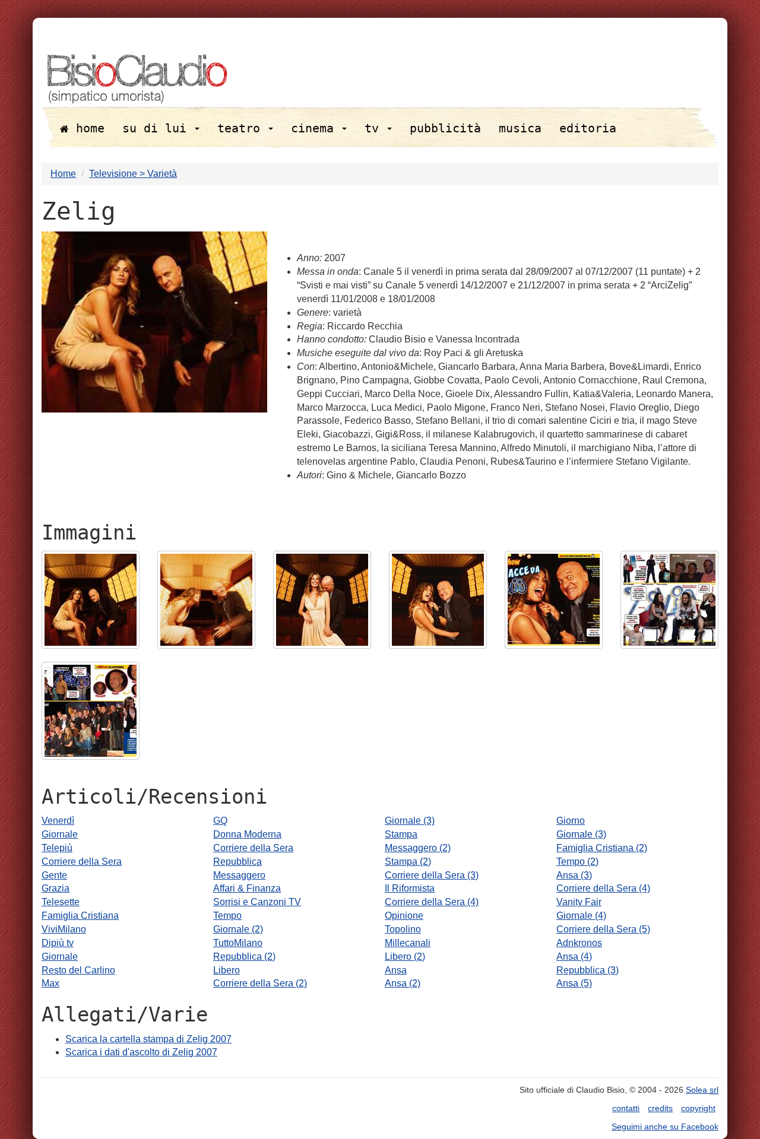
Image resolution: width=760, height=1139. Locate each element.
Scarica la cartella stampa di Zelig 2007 (148, 1039)
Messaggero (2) (418, 848)
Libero (226, 970)
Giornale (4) (581, 915)
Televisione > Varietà (133, 174)
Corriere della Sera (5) (603, 929)
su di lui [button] (158, 128)
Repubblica (237, 861)
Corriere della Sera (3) (432, 875)
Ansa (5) (574, 983)
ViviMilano (64, 929)
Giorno (570, 821)
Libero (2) (405, 956)
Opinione (404, 915)
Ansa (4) (574, 956)
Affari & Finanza (247, 888)
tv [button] (375, 128)
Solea (702, 1089)
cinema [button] (316, 128)
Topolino (403, 929)
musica (520, 128)
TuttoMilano (237, 943)
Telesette (61, 902)
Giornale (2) (238, 929)
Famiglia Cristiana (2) (601, 848)
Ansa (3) (574, 875)
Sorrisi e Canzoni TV (257, 902)
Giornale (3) (410, 821)
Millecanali (407, 943)
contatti (625, 1108)
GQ (220, 821)
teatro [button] (242, 128)
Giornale (60, 834)
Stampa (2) (408, 861)
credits (660, 1108)
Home (63, 174)
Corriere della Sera (82, 861)
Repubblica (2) (244, 956)
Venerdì (58, 821)
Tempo (227, 915)
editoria (587, 128)
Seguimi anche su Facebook (665, 1126)
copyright (698, 1108)
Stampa (401, 834)
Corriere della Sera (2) (260, 983)
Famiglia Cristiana (80, 915)
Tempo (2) (577, 861)
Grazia (55, 888)
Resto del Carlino (78, 970)
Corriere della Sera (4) (432, 902)
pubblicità (445, 128)
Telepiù (57, 848)
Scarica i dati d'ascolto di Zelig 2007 (141, 1052)
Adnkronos (579, 943)
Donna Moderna (247, 834)
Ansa (396, 970)
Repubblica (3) (587, 970)
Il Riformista (410, 888)
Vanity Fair (578, 902)
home (86, 128)
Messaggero (239, 875)
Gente (54, 875)
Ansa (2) (402, 983)
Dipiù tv (58, 943)
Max (50, 983)
